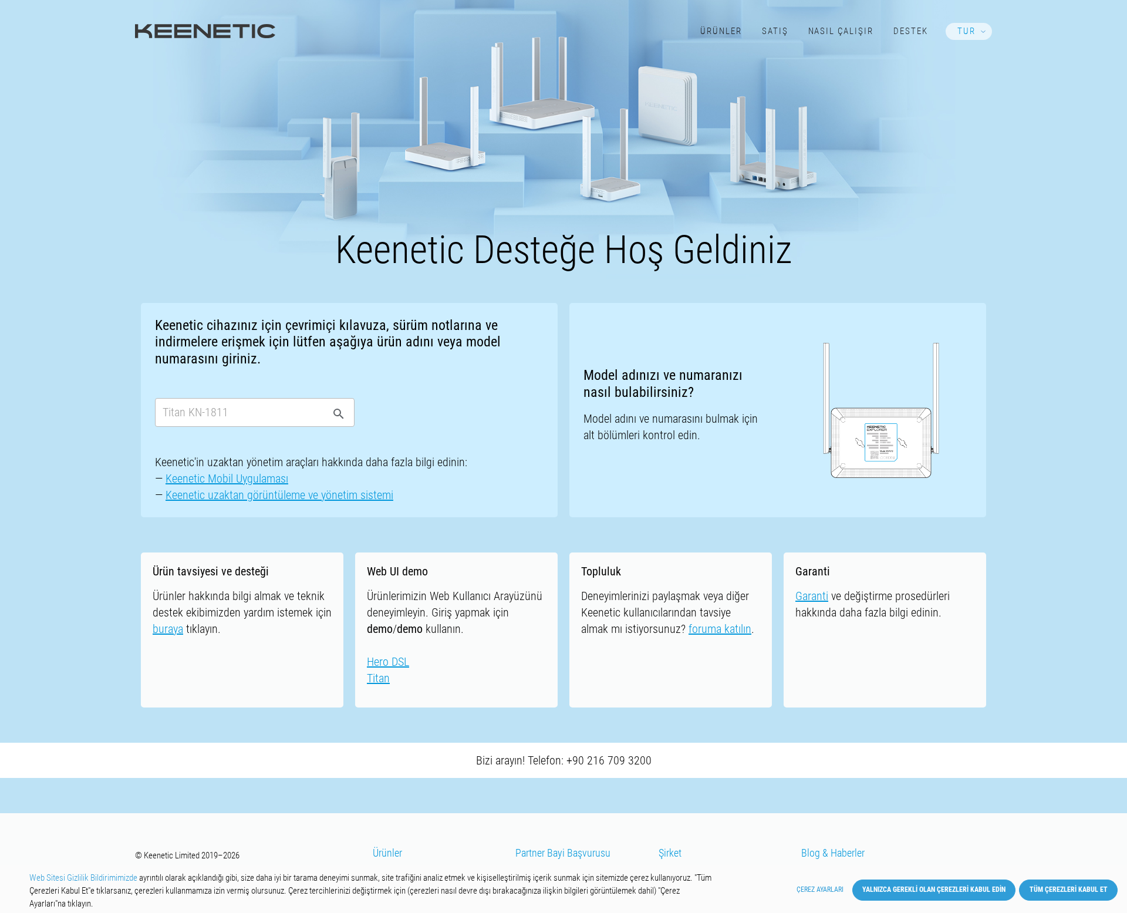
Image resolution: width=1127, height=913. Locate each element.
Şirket (670, 853)
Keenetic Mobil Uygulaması (227, 478)
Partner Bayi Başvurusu (562, 853)
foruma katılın (720, 629)
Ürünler (721, 31)
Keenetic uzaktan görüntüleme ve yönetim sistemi (279, 495)
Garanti (811, 596)
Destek (910, 31)
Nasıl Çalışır (841, 31)
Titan (378, 678)
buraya (168, 629)
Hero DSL (388, 662)
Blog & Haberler (833, 853)
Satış (775, 31)
